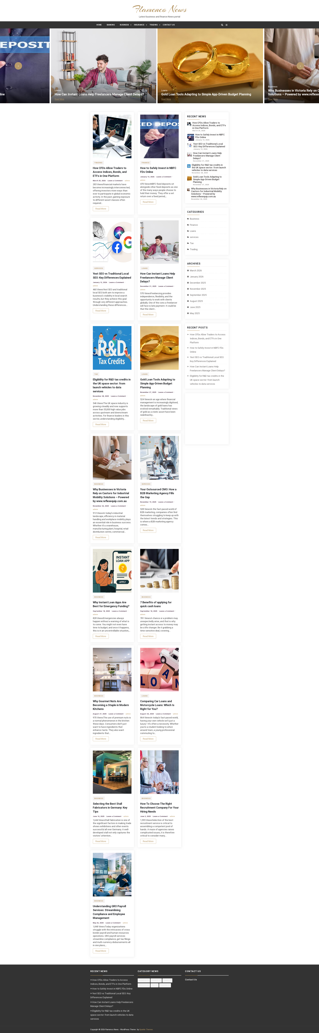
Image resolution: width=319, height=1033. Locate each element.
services (98, 268)
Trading (154, 25)
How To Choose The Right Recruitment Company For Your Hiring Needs (159, 807)
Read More (8, 99)
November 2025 (198, 289)
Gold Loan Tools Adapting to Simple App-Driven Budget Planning (155, 94)
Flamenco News (159, 9)
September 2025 (198, 295)
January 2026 (196, 276)
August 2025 (196, 301)
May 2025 (195, 313)
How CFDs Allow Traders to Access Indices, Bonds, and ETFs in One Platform (110, 171)
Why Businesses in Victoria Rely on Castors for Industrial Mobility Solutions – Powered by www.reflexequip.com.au (263, 92)
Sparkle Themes (146, 1029)
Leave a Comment (115, 181)
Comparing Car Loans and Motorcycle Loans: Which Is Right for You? (157, 705)
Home (99, 25)
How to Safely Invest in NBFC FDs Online (206, 350)
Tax (96, 374)
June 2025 (195, 307)
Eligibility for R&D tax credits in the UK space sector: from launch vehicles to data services (209, 167)
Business (124, 25)
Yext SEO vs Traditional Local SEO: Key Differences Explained (209, 145)
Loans (7, 90)
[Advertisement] (209, 420)
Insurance (139, 25)
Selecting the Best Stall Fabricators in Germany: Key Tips (110, 807)
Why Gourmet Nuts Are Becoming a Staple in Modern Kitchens (111, 705)
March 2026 (196, 270)
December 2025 (198, 282)
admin (127, 181)
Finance (146, 163)
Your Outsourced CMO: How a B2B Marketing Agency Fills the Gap (158, 493)
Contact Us (169, 25)
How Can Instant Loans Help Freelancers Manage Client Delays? (48, 94)
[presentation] (18, 66)
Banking (111, 25)
